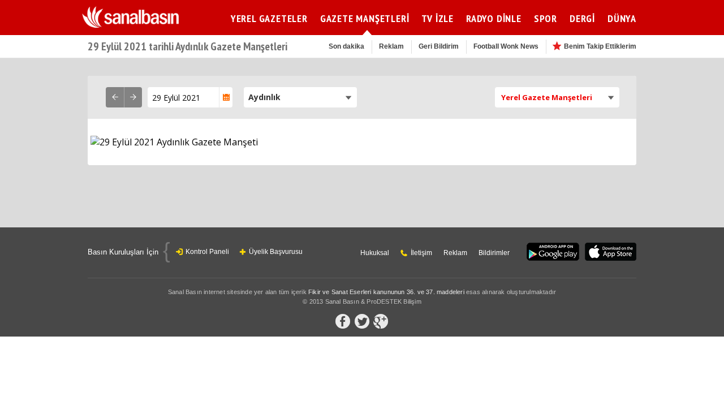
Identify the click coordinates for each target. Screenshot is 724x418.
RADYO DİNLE (494, 18)
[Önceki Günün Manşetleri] (115, 97)
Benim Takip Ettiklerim (600, 46)
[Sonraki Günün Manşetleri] (133, 97)
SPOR (545, 18)
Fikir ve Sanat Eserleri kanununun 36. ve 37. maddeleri (386, 291)
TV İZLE (437, 18)
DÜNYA (621, 18)
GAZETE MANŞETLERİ (365, 18)
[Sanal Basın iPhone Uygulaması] (610, 252)
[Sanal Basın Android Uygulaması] (553, 252)
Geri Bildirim (439, 46)
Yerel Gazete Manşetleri (546, 97)
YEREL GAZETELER (269, 18)
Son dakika (346, 46)
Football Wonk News (505, 46)
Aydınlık (264, 97)
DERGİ (582, 18)
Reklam (391, 46)
